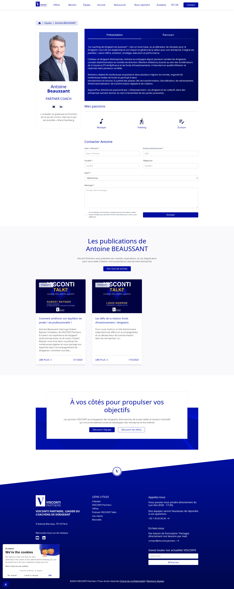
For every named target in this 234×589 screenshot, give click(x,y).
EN (177, 4)
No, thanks (12, 575)
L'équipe (96, 501)
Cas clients (97, 516)
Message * (89, 185)
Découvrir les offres (131, 429)
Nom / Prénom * (91, 148)
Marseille (96, 519)
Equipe (48, 22)
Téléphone (147, 160)
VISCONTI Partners (101, 505)
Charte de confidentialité (132, 581)
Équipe (86, 5)
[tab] (114, 35)
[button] (56, 5)
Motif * (87, 173)
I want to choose (31, 575)
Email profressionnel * (153, 148)
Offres (95, 508)
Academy (161, 5)
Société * (88, 160)
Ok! (50, 575)
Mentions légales (155, 581)
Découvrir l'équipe (102, 429)
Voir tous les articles (117, 268)
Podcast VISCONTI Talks (104, 512)
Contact (191, 4)
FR (172, 4)
